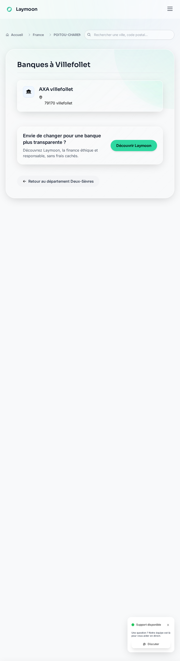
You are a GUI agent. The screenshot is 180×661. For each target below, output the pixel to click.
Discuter (153, 646)
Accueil (17, 35)
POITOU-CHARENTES (71, 35)
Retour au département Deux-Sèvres (61, 181)
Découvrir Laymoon (133, 145)
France (38, 35)
